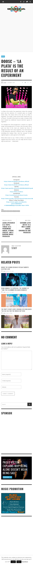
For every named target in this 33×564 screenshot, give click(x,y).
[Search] (3, 1)
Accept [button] (13, 561)
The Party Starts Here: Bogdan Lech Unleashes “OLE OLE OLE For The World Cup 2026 (16, 310)
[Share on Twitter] (25, 82)
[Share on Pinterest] (31, 82)
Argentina (4, 211)
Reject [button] (18, 561)
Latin (18, 211)
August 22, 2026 (10, 271)
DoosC (8, 211)
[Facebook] (20, 1)
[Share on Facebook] (22, 82)
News (3, 56)
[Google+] (23, 1)
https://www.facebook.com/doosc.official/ (16, 185)
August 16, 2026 (10, 292)
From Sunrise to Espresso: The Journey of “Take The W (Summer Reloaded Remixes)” (15, 289)
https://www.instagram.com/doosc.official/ (16, 181)
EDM (11, 211)
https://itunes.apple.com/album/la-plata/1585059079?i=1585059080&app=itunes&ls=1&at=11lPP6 (16, 203)
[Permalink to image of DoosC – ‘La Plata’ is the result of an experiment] (16, 97)
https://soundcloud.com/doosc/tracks (16, 195)
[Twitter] (26, 1)
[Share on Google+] (28, 82)
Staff (4, 271)
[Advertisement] (16, 32)
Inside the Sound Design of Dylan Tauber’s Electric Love (15, 268)
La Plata (14, 211)
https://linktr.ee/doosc (16, 191)
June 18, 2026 (9, 313)
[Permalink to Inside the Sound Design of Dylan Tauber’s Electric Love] (16, 279)
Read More (25, 561)
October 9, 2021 (11, 82)
